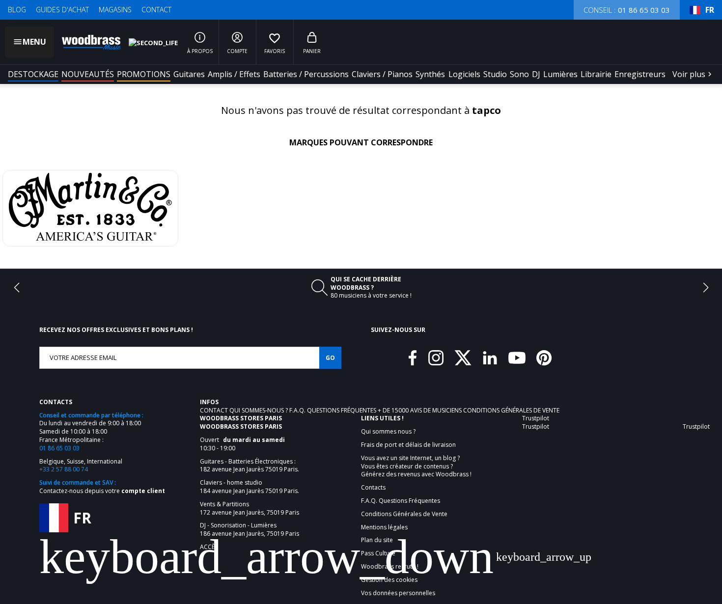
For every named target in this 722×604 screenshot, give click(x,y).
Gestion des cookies (389, 580)
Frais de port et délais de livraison (408, 445)
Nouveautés (87, 74)
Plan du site (377, 540)
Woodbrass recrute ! (389, 567)
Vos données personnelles (398, 593)
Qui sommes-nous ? (259, 410)
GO (330, 358)
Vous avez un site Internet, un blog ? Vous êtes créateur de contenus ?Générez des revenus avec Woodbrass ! (416, 466)
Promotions (143, 74)
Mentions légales (384, 527)
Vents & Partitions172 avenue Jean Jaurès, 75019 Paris (249, 508)
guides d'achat (62, 9)
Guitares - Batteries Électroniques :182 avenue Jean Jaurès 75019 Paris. (249, 466)
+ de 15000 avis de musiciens (420, 410)
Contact (156, 9)
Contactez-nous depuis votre (102, 491)
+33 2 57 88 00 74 (63, 469)
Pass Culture (378, 553)
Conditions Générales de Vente (511, 410)
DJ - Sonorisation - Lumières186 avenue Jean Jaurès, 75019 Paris (249, 530)
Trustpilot (535, 418)
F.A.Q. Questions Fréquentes (333, 410)
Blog (17, 9)
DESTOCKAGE (33, 74)
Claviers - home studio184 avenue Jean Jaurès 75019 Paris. (249, 487)
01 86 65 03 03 (59, 448)
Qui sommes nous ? (388, 432)
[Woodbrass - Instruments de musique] (86, 42)
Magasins (115, 9)
